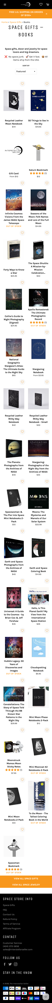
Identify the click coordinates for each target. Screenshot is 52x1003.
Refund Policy (10, 919)
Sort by (26, 66)
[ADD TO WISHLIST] (22, 84)
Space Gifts (16, 22)
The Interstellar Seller (19, 983)
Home (4, 22)
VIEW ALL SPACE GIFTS (26, 878)
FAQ (5, 909)
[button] (37, 173)
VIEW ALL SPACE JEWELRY (26, 884)
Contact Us (8, 914)
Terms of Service (11, 923)
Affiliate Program (12, 928)
